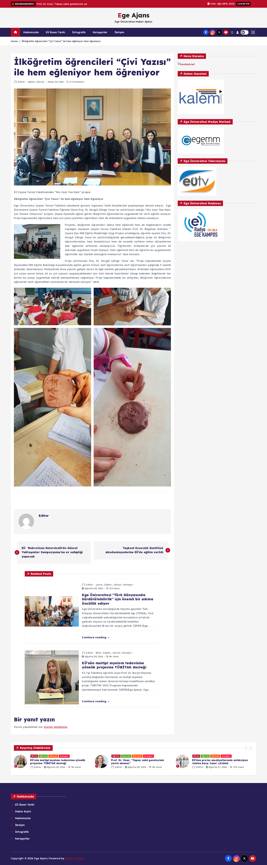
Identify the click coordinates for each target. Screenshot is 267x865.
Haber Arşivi (23, 811)
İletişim (119, 32)
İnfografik (79, 32)
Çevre (99, 584)
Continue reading (94, 637)
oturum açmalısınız (55, 726)
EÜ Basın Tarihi (55, 32)
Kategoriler (100, 32)
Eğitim (31, 81)
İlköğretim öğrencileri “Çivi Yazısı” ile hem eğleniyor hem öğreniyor (61, 41)
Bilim (98, 652)
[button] (246, 748)
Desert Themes (74, 858)
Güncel (40, 81)
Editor (21, 81)
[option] (52, 761)
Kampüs (127, 584)
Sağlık (227, 756)
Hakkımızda (31, 32)
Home (14, 41)
